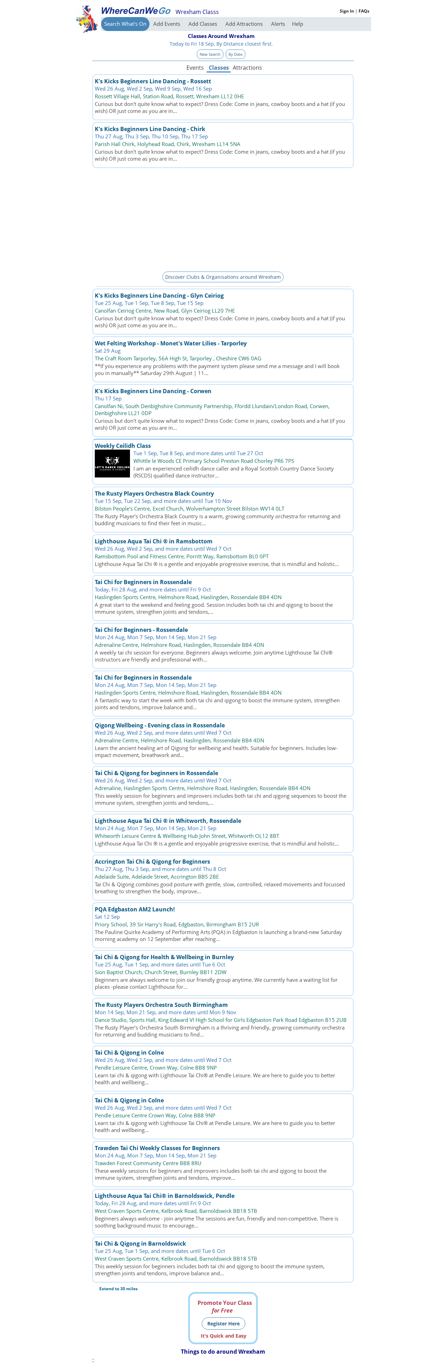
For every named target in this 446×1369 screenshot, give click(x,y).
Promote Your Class (225, 1306)
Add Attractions (244, 23)
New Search (210, 54)
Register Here (223, 1323)
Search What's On (125, 23)
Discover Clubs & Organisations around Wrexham (223, 277)
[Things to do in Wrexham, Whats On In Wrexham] (136, 10)
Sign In (347, 11)
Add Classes (203, 23)
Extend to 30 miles (118, 1289)
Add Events (167, 23)
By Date (236, 54)
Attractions (247, 67)
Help (297, 23)
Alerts (278, 23)
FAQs (364, 11)
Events (195, 67)
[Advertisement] (223, 218)
